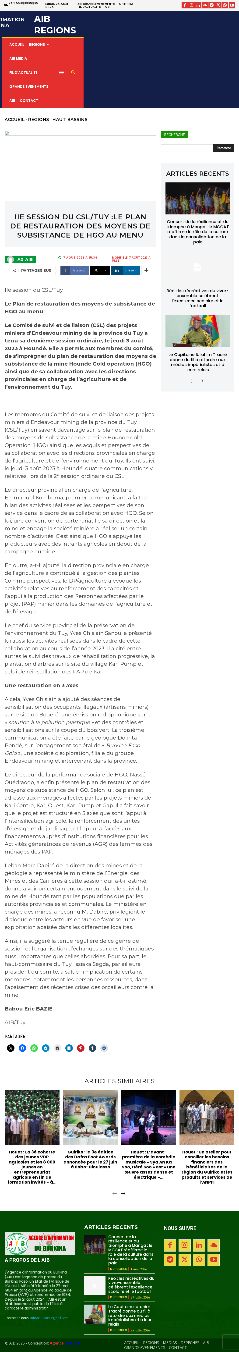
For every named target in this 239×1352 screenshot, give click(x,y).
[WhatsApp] (225, 5)
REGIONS (38, 119)
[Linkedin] (198, 5)
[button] (73, 72)
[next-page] (200, 381)
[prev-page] (193, 381)
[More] (146, 270)
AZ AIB (25, 259)
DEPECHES (118, 1268)
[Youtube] (231, 5)
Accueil (15, 119)
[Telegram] (211, 5)
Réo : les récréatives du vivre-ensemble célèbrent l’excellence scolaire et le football (198, 298)
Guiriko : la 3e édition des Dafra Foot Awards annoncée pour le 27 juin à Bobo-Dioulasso (90, 1159)
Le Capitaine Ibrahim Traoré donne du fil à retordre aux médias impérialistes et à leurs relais (198, 362)
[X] (218, 5)
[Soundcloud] (205, 5)
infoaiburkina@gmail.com (49, 1318)
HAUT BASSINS (70, 119)
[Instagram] (191, 5)
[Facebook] (184, 5)
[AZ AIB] (11, 259)
